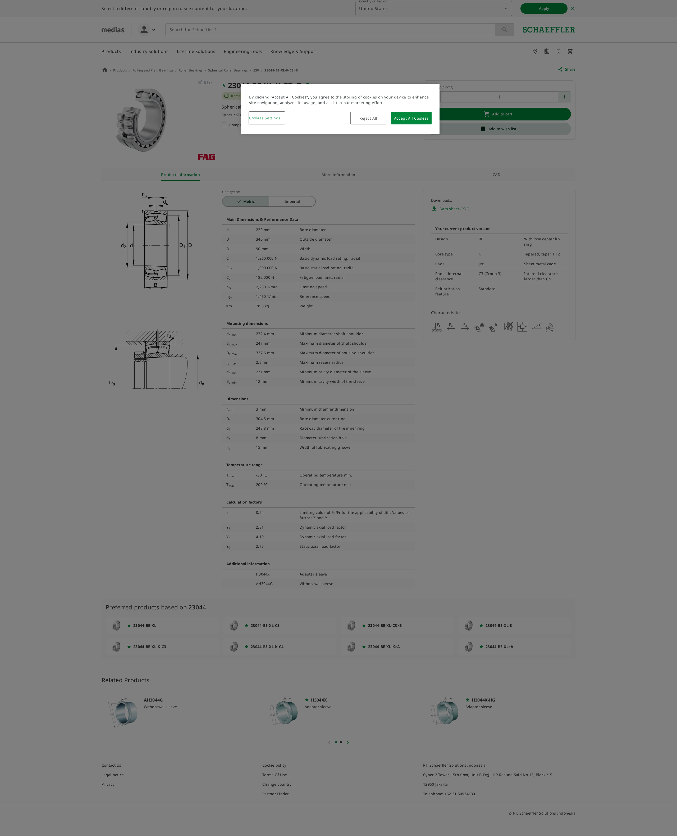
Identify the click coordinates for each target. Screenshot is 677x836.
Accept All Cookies (411, 118)
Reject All (368, 118)
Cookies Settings (265, 117)
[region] (340, 109)
